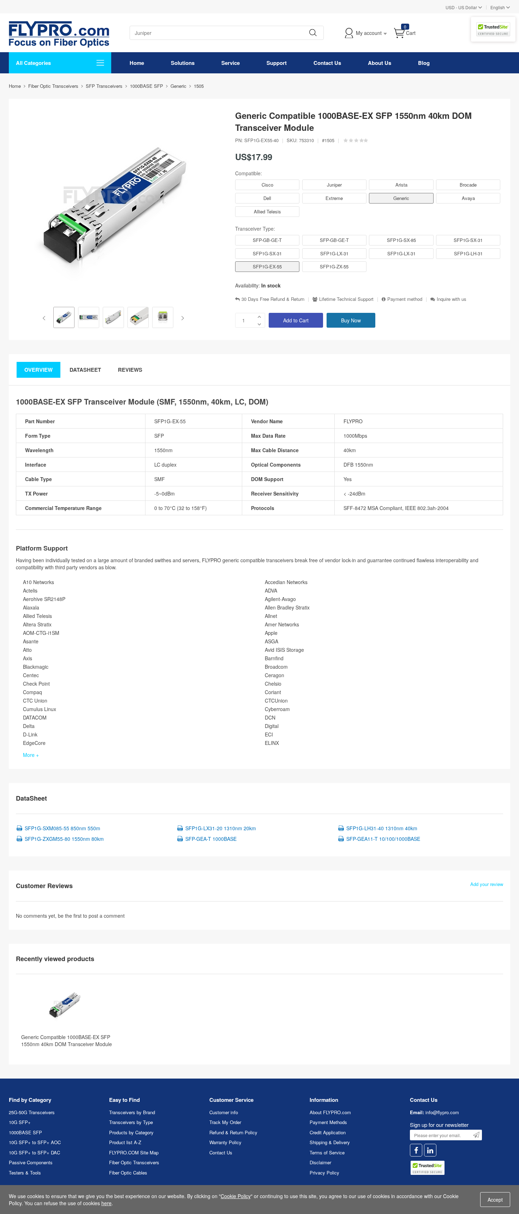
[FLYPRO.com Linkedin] (430, 1150)
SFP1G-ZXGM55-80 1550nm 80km (64, 838)
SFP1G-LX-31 (334, 253)
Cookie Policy (236, 1196)
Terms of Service (327, 1152)
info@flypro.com (442, 1112)
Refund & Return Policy (233, 1132)
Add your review (486, 884)
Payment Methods (328, 1122)
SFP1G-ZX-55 (334, 266)
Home (137, 63)
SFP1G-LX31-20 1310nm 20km (220, 828)
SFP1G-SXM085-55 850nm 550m (62, 828)
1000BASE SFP (25, 1132)
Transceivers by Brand (132, 1112)
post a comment (107, 915)
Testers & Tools (25, 1172)
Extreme (334, 198)
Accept (495, 1199)
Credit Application (328, 1132)
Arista (401, 184)
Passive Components (31, 1162)
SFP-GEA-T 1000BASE (211, 838)
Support (277, 63)
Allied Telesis (267, 211)
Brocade (468, 184)
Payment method (404, 299)
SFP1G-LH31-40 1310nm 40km (381, 828)
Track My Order (225, 1122)
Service (230, 63)
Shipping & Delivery (330, 1142)
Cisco (267, 184)
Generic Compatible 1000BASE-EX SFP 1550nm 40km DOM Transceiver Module (66, 1040)
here (106, 1203)
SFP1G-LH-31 (468, 253)
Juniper (334, 184)
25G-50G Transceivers (32, 1112)
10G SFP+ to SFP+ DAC (34, 1152)
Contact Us (327, 63)
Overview (38, 370)
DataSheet (85, 370)
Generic (401, 198)
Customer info (223, 1112)
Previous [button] (45, 318)
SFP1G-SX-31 (468, 240)
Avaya (468, 198)
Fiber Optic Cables (128, 1172)
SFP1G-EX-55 (267, 266)
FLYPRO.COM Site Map (134, 1152)
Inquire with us (451, 299)
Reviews (130, 370)
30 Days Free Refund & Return (272, 299)
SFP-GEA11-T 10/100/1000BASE (383, 838)
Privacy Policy (324, 1172)
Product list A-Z (125, 1142)
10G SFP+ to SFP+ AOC (35, 1142)
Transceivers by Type (131, 1122)
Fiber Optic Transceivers (134, 1162)
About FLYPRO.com (330, 1112)
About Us (379, 63)
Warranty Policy (225, 1142)
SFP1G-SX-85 (401, 240)
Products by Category (131, 1132)
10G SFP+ (20, 1122)
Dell (267, 198)
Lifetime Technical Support (346, 299)
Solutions (183, 63)
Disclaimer (320, 1162)
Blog (424, 63)
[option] (64, 318)
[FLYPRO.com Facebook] (416, 1150)
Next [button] (181, 318)
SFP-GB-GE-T (267, 240)
